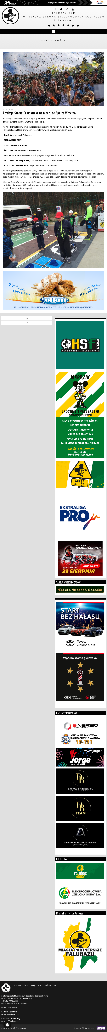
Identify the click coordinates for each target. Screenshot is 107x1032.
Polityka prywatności (9, 1007)
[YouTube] (72, 9)
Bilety (33, 985)
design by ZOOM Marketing (85, 1028)
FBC (55, 985)
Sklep (40, 985)
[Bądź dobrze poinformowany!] (7, 1025)
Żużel (26, 985)
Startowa (17, 985)
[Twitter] (61, 9)
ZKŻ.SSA (48, 985)
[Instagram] (67, 9)
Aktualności (53, 40)
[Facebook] (55, 9)
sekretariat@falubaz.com (17, 1003)
